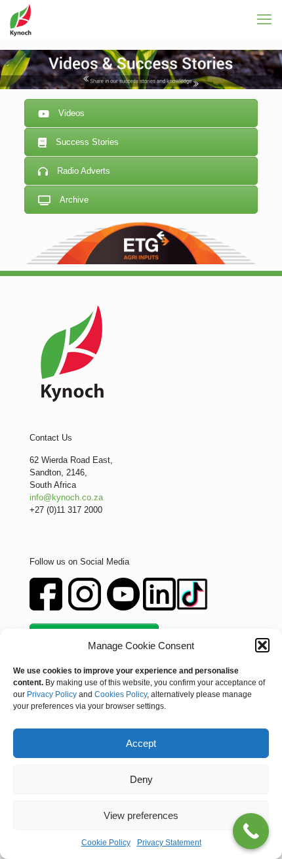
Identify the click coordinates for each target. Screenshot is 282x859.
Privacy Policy (52, 694)
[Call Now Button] (251, 831)
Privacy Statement (169, 842)
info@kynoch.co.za (66, 497)
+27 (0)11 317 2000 (66, 510)
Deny (141, 779)
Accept (141, 743)
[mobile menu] (264, 20)
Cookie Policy (106, 842)
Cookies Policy (120, 694)
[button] (262, 645)
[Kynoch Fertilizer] (20, 19)
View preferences (141, 815)
